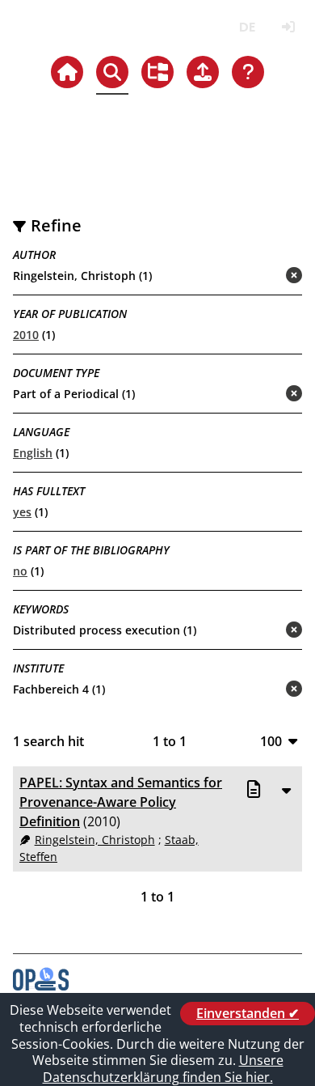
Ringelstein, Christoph (95, 839)
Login (288, 27)
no (20, 571)
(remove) (262, 276)
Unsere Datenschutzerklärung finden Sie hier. (163, 1068)
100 (271, 740)
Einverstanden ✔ (247, 1013)
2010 (26, 334)
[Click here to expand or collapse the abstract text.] (286, 790)
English (32, 452)
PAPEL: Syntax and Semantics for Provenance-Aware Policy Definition (120, 802)
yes (22, 512)
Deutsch (247, 27)
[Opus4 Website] (41, 986)
